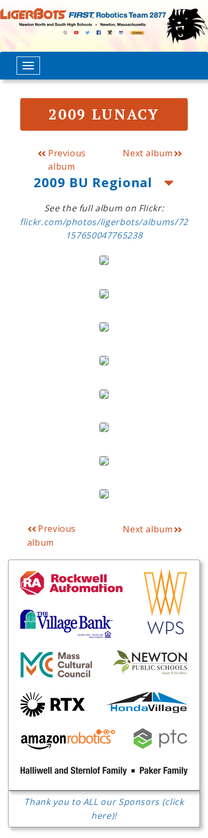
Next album (147, 153)
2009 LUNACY (104, 114)
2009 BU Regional (95, 182)
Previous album (65, 159)
